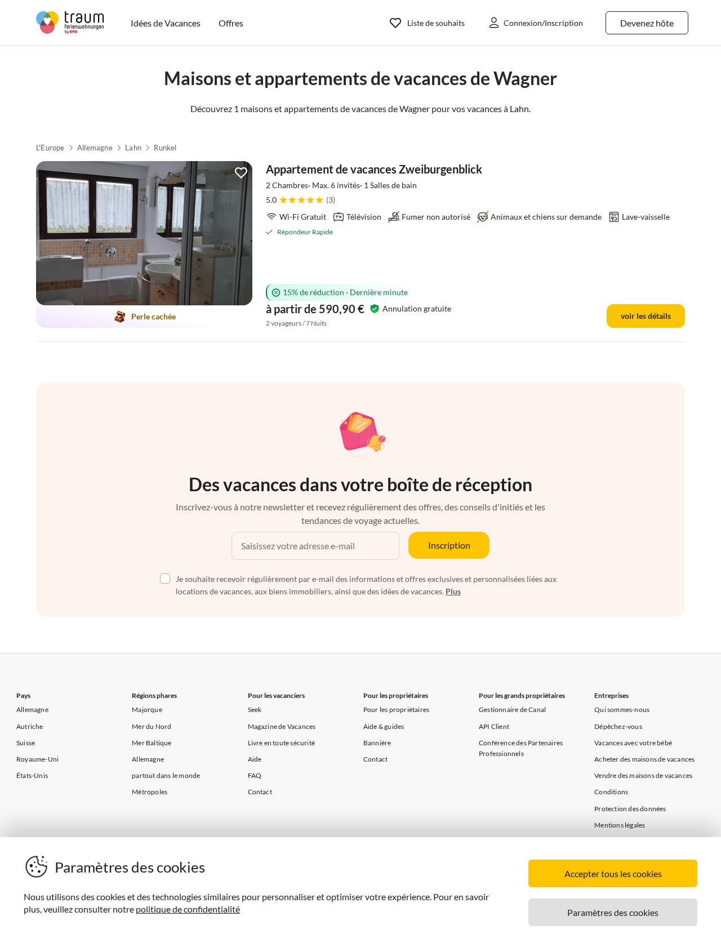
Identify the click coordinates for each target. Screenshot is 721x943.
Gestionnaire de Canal (512, 709)
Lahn (133, 147)
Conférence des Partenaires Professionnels (521, 748)
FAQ (255, 775)
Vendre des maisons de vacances (643, 775)
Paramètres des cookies (612, 912)
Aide (255, 759)
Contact (260, 792)
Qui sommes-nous (621, 709)
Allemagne (95, 147)
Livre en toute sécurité (281, 743)
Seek (255, 709)
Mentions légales (619, 825)
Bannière (377, 743)
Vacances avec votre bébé (633, 743)
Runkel (165, 147)
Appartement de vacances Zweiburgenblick (374, 169)
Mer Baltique (151, 743)
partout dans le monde (166, 775)
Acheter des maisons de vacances (644, 759)
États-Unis (32, 775)
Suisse (25, 743)
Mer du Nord (151, 726)
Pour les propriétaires (396, 709)
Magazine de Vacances (282, 726)
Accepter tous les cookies (613, 873)
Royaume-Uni (37, 759)
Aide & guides (383, 726)
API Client (494, 726)
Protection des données (630, 808)
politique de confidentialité (188, 909)
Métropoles (149, 792)
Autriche (29, 726)
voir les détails (646, 316)
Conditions (611, 792)
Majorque (147, 709)
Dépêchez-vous (618, 726)
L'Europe (50, 147)
